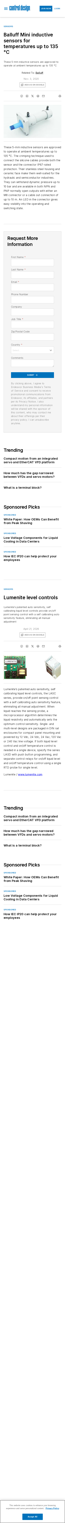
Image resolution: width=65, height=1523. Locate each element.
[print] (59, 96)
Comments (17, 357)
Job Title (17, 319)
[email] (43, 96)
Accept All (32, 1517)
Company (16, 306)
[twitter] (32, 96)
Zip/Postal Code (20, 331)
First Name (18, 257)
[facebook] (21, 96)
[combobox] (32, 350)
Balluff (39, 72)
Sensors (8, 26)
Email (15, 281)
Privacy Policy (52, 1508)
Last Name (18, 269)
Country (16, 344)
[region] (32, 1511)
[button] (6, 8)
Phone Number (19, 294)
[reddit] (37, 96)
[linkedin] (27, 96)
